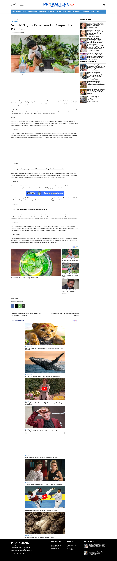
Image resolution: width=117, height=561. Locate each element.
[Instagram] (15, 554)
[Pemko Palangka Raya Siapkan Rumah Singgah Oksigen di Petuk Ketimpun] (83, 84)
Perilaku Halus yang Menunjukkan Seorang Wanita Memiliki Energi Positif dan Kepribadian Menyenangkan (94, 75)
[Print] (23, 306)
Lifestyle (21, 19)
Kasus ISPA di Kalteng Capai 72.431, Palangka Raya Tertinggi (96, 98)
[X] (16, 306)
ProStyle (17, 19)
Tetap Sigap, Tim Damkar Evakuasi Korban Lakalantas (65, 314)
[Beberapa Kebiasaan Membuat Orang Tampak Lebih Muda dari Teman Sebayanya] (83, 33)
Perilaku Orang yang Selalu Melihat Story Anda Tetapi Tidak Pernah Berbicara (96, 47)
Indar (16, 298)
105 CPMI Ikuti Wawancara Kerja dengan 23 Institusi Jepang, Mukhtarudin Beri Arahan (96, 91)
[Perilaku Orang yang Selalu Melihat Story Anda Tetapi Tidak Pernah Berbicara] (83, 48)
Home (12, 19)
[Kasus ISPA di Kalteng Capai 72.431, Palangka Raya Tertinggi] (83, 99)
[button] (104, 5)
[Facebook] (12, 306)
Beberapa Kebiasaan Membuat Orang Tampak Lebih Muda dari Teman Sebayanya (95, 33)
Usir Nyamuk (19, 301)
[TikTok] (18, 554)
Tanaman (14, 301)
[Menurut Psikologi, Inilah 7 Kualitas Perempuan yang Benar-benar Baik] (83, 26)
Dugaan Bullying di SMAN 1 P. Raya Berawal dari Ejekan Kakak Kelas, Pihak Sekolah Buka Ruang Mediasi (96, 67)
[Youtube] (23, 554)
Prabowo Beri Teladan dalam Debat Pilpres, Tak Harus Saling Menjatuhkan (26, 314)
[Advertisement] (45, 88)
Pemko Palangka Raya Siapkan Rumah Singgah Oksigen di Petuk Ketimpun (96, 83)
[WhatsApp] (20, 306)
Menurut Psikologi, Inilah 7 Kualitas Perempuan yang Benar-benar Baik (95, 24)
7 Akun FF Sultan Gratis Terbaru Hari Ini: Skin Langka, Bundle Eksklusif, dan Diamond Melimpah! (95, 55)
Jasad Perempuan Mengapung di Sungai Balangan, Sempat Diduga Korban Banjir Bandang (95, 40)
